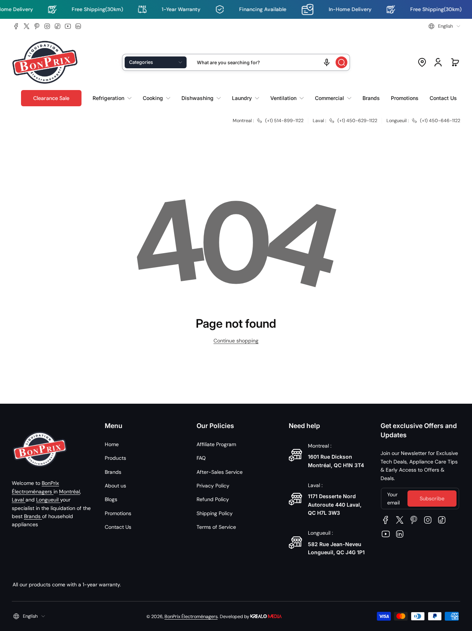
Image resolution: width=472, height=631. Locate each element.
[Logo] (45, 62)
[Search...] (341, 62)
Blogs (111, 499)
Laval (18, 499)
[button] (444, 26)
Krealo (266, 615)
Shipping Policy (215, 513)
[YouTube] (67, 26)
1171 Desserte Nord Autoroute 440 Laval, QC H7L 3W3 (334, 504)
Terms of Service (216, 527)
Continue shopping (236, 340)
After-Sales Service (220, 472)
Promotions (118, 513)
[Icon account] (438, 62)
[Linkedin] (78, 26)
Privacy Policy (213, 485)
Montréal (69, 491)
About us (115, 485)
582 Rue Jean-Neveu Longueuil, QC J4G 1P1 (336, 548)
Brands (33, 516)
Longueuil (48, 499)
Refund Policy (213, 499)
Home (112, 444)
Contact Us (118, 527)
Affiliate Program (216, 444)
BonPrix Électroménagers (191, 617)
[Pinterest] (36, 26)
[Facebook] (16, 26)
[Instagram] (47, 26)
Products (115, 458)
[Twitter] (26, 26)
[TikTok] (57, 26)
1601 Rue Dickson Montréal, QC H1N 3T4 (336, 461)
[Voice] (327, 62)
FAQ (201, 458)
